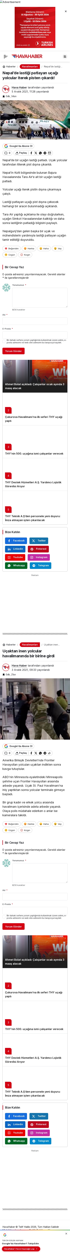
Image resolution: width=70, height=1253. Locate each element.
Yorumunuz (19, 285)
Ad (4, 314)
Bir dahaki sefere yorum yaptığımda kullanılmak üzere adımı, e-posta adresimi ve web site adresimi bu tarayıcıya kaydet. (37, 341)
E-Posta (7, 328)
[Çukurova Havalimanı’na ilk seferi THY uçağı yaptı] (35, 409)
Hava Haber (19, 87)
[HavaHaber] (27, 56)
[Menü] (5, 56)
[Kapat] (65, 11)
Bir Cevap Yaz (14, 267)
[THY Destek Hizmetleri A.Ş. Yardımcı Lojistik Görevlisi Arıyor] (35, 474)
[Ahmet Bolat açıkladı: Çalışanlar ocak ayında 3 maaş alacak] (35, 376)
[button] (65, 56)
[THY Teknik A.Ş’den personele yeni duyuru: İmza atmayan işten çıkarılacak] (35, 508)
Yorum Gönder (13, 351)
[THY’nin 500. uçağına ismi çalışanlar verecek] (35, 441)
